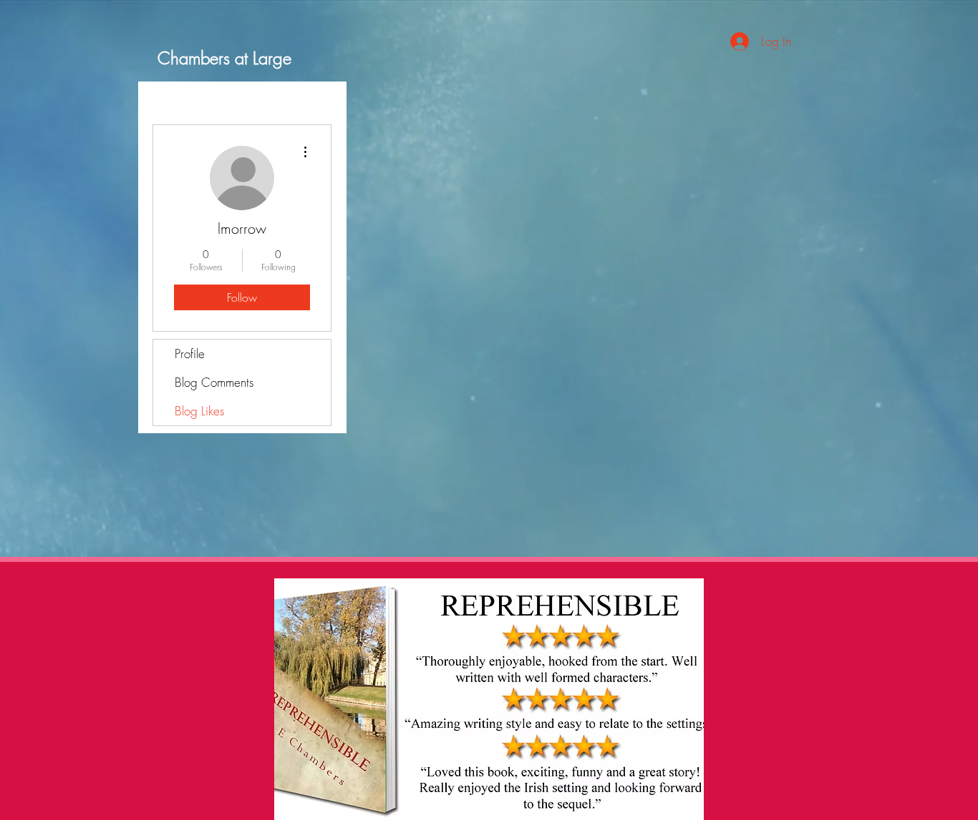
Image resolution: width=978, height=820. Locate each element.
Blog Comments (214, 382)
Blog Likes (199, 410)
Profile (190, 353)
